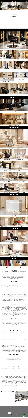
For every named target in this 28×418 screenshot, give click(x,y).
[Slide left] (12, 403)
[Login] (25, 1)
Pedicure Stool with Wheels (21, 181)
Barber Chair (14, 111)
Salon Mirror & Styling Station (21, 59)
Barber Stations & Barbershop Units (14, 125)
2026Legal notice (25, 414)
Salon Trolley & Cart (7, 70)
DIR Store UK (14, 384)
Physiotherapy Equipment (14, 256)
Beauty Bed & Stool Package (21, 192)
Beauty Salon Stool (7, 181)
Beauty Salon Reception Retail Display (6, 226)
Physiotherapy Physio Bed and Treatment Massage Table (14, 242)
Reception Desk (14, 215)
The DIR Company (14, 270)
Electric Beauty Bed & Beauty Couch (14, 148)
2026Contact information (19, 414)
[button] (2, 1)
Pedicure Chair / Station (6, 192)
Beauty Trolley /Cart (21, 170)
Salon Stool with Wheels (6, 81)
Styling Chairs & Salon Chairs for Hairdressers (13, 49)
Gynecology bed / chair (7, 159)
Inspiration (14, 388)
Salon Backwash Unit (7, 59)
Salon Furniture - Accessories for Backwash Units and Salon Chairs (21, 79)
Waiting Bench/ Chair (21, 226)
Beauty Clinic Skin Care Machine (21, 159)
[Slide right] (15, 403)
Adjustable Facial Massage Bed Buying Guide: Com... (7, 391)
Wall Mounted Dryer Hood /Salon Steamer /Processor (21, 70)
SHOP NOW (14, 16)
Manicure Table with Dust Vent (6, 170)
